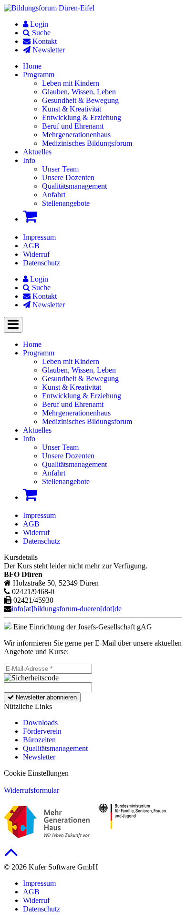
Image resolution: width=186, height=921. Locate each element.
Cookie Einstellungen (36, 773)
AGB (31, 246)
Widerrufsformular (31, 790)
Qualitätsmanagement (55, 748)
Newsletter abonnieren (45, 697)
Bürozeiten (39, 740)
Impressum (39, 237)
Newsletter (39, 757)
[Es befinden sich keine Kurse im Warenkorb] (30, 216)
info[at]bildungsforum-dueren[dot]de (66, 609)
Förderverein (42, 731)
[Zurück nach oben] (11, 857)
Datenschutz (41, 263)
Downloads (40, 723)
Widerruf (36, 254)
